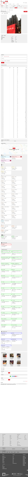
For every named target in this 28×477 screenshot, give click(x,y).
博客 (2, 465)
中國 (13, 456)
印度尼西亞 (18, 452)
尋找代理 (3, 461)
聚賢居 (18, 437)
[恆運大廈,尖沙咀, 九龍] (18, 362)
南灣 (17, 439)
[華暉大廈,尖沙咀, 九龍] (4, 355)
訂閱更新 (25, 11)
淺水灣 (10, 435)
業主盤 (2, 6)
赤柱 (2, 445)
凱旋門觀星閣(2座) (19, 445)
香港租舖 (24, 459)
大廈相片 (2, 13)
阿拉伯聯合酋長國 (14, 463)
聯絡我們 (3, 459)
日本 (13, 457)
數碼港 (10, 443)
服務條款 (18, 475)
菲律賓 (7, 452)
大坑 (10, 440)
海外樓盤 (3, 467)
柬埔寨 (13, 458)
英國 (13, 461)
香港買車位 (24, 465)
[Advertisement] (14, 48)
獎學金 (3, 460)
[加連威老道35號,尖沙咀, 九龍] (11, 362)
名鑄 (17, 443)
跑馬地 (3, 437)
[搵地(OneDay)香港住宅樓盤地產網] (4, 1)
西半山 (3, 435)
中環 (10, 444)
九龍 (18, 441)
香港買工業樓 (24, 463)
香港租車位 (24, 460)
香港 (2, 452)
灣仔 (2, 436)
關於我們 (3, 456)
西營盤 (3, 442)
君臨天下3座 (18, 442)
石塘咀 (10, 442)
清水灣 (3, 438)
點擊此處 (14, 148)
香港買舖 (24, 464)
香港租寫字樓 (24, 457)
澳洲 (13, 460)
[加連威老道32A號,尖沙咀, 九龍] (4, 362)
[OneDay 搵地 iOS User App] (14, 474)
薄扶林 (3, 443)
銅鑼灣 (10, 436)
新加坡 (12, 452)
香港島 (18, 435)
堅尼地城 (11, 438)
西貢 (2, 441)
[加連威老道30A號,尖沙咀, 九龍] (11, 355)
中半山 (3, 439)
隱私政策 (20, 475)
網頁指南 (3, 462)
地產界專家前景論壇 (4, 468)
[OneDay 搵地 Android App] (20, 474)
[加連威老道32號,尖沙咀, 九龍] (18, 355)
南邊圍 (10, 441)
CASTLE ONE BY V (19, 438)
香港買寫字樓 (24, 462)
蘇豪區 (3, 444)
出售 (2, 66)
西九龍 (10, 437)
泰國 (9, 452)
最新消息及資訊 (4, 457)
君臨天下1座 (18, 444)
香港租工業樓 (24, 458)
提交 (2, 62)
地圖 (4, 13)
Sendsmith (26, 381)
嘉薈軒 (18, 436)
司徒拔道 (11, 445)
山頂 (10, 439)
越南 (4, 452)
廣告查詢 (3, 458)
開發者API (3, 466)
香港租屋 (24, 456)
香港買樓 (24, 461)
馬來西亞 (15, 452)
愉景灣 (3, 440)
